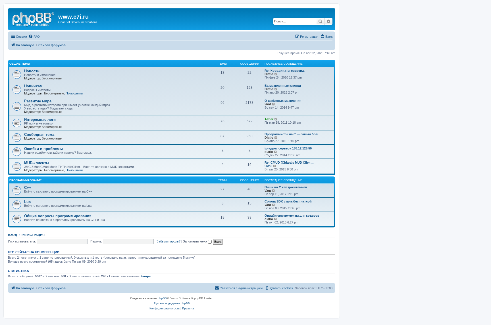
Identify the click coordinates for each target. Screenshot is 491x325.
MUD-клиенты (36, 163)
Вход (12, 235)
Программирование (25, 180)
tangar (146, 276)
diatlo (269, 151)
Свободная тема (39, 134)
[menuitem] (34, 36)
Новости (31, 71)
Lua (27, 202)
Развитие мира (37, 101)
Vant (268, 104)
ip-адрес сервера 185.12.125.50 (288, 148)
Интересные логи (40, 119)
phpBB (162, 298)
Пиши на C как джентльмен (286, 187)
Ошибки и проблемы (43, 149)
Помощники (74, 93)
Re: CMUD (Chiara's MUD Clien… (289, 162)
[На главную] (33, 18)
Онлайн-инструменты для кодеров (292, 215)
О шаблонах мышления (283, 100)
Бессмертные (52, 78)
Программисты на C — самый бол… (293, 134)
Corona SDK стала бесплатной (288, 201)
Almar (269, 119)
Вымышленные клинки (283, 85)
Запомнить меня (195, 241)
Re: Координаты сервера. (285, 70)
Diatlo (269, 74)
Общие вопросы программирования (57, 216)
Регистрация (33, 235)
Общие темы (19, 63)
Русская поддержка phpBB (172, 303)
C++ (27, 187)
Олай (268, 166)
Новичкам (33, 86)
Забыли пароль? (168, 241)
